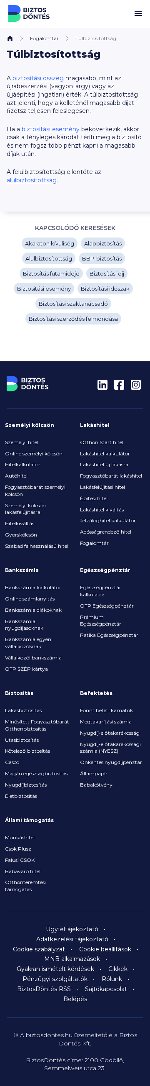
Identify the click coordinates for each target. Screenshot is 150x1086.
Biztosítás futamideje (51, 273)
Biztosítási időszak (105, 288)
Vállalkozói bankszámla (33, 657)
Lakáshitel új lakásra (104, 464)
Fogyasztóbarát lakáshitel (111, 476)
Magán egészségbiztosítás (36, 773)
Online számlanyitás (30, 598)
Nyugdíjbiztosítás (26, 785)
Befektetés (96, 693)
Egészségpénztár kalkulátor (100, 591)
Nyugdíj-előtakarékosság (110, 733)
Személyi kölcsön (29, 425)
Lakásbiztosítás (23, 710)
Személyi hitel (21, 442)
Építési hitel (94, 498)
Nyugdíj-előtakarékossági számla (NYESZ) (110, 747)
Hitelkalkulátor (22, 464)
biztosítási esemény (51, 129)
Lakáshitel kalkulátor (105, 453)
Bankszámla (22, 570)
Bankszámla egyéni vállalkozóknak (28, 642)
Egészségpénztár (105, 570)
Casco (12, 762)
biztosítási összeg (38, 78)
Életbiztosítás (21, 796)
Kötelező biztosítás (27, 751)
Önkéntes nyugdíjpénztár (111, 762)
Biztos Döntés (29, 13)
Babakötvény (96, 785)
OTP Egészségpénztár (107, 606)
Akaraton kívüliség (49, 243)
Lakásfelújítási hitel (102, 487)
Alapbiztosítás (103, 243)
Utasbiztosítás (22, 740)
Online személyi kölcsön (33, 453)
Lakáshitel (95, 425)
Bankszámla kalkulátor (33, 587)
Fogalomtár (44, 38)
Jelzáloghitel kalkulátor (108, 520)
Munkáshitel (20, 837)
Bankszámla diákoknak (33, 610)
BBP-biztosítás (102, 258)
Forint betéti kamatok (106, 710)
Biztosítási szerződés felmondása (73, 318)
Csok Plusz (18, 849)
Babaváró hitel (22, 871)
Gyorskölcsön (21, 535)
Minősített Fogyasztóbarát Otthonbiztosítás (37, 725)
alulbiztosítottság (32, 180)
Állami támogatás (29, 820)
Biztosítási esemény (44, 288)
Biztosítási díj (107, 273)
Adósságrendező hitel (105, 532)
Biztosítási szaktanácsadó (73, 303)
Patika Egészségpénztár (109, 635)
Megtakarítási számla (106, 721)
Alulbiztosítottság (48, 258)
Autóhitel (16, 476)
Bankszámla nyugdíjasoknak (24, 624)
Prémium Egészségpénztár (100, 620)
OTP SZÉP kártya (26, 669)
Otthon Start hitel (101, 442)
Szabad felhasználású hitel (36, 546)
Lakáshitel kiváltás (102, 509)
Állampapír (94, 773)
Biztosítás (19, 693)
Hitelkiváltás (19, 523)
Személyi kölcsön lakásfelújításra (25, 509)
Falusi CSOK (20, 860)
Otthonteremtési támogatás (25, 885)
